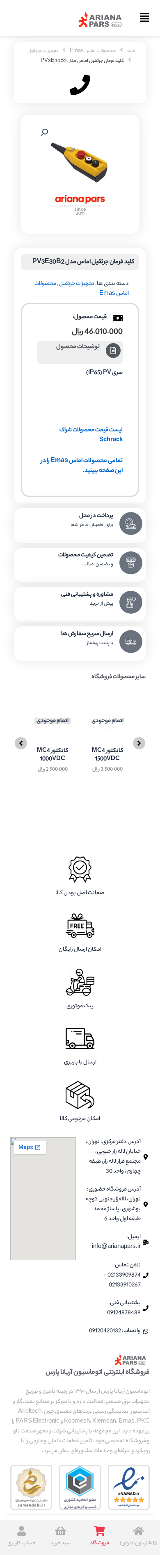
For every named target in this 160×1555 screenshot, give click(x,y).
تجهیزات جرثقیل (42, 51)
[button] (141, 19)
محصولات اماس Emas (93, 51)
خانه (131, 51)
